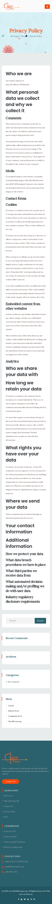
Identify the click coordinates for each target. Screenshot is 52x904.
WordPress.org (14, 721)
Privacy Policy (9, 812)
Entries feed (13, 711)
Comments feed (15, 716)
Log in (11, 705)
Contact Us (10, 781)
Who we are (8, 796)
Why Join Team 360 (11, 801)
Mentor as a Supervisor (13, 847)
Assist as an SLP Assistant (14, 842)
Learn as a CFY (10, 831)
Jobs (6, 817)
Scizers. (29, 894)
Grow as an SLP (10, 837)
